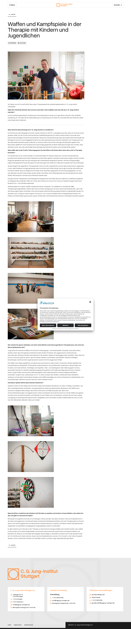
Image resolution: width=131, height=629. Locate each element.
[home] (64, 5)
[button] (12, 5)
